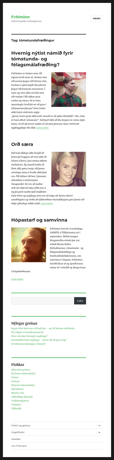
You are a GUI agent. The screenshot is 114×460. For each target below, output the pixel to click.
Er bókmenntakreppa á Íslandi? (28, 343)
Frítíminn (20, 17)
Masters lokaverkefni (23, 385)
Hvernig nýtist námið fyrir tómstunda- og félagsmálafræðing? (42, 58)
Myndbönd (17, 389)
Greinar (15, 381)
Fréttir (14, 377)
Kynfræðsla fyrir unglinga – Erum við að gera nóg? (39, 340)
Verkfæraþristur (20, 400)
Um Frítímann (19, 446)
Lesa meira (43, 127)
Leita (80, 300)
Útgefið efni (17, 432)
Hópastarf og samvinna (39, 220)
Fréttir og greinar (20, 425)
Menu (97, 18)
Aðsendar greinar (20, 369)
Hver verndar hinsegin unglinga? (29, 336)
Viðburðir (16, 408)
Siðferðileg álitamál (22, 396)
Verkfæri (16, 404)
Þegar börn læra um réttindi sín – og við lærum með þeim (43, 328)
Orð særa (22, 144)
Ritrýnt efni (17, 393)
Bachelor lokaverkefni (23, 373)
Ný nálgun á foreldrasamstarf (27, 332)
